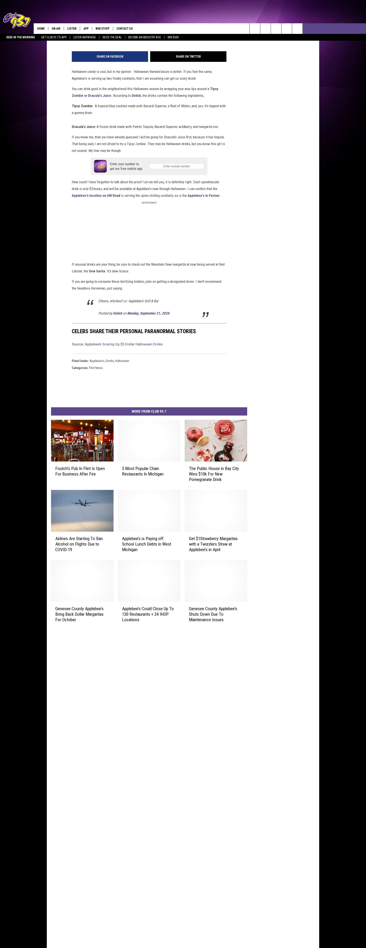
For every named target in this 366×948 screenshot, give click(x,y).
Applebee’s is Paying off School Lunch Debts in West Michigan (146, 544)
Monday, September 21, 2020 (148, 313)
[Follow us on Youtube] (286, 28)
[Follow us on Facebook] (276, 28)
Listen (71, 28)
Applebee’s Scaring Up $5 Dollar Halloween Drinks (124, 344)
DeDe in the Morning (20, 37)
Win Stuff (103, 28)
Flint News (96, 368)
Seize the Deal (112, 37)
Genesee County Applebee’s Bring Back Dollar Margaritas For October (79, 614)
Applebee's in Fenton (203, 195)
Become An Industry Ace (144, 37)
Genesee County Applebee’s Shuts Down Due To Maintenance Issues (213, 614)
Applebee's (97, 361)
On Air (56, 28)
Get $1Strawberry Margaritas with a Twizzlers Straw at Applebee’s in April (213, 544)
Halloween (122, 361)
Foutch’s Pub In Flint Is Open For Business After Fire (80, 471)
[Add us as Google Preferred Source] (265, 28)
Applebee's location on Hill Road (96, 195)
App (86, 28)
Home (41, 28)
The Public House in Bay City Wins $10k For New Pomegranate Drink (214, 474)
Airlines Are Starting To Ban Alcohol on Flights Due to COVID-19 (79, 544)
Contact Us (124, 28)
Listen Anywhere (84, 37)
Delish (136, 95)
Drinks (110, 361)
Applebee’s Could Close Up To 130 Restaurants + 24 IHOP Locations (148, 614)
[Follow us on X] (297, 28)
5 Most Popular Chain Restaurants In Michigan (143, 471)
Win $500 (173, 37)
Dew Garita (96, 271)
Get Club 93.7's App (54, 37)
